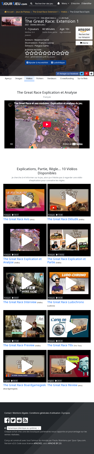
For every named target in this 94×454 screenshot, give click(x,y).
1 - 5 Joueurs (32, 29)
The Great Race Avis (16, 219)
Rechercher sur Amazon (84, 36)
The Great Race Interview (19, 302)
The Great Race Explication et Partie (66, 260)
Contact (8, 413)
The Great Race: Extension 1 (46, 11)
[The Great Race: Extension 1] (12, 41)
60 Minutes (48, 29)
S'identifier (87, 3)
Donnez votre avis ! (38, 24)
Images (18, 78)
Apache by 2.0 (54, 443)
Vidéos (64, 11)
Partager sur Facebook (68, 73)
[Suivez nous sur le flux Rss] (25, 421)
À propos (65, 413)
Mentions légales (20, 413)
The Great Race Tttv (60, 345)
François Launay (46, 42)
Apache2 (38, 443)
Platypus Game (42, 45)
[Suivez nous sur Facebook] (7, 421)
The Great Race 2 (48, 18)
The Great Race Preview (18, 345)
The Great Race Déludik (62, 219)
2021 (27, 24)
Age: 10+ (64, 29)
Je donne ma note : (33, 49)
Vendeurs (51, 78)
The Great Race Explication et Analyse (22, 260)
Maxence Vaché (41, 39)
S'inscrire (75, 3)
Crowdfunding (67, 78)
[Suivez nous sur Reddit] (19, 421)
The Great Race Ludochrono (65, 302)
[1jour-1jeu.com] (14, 3)
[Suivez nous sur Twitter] (13, 421)
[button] (58, 3)
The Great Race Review (62, 385)
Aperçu (8, 78)
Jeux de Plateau (23, 11)
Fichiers (39, 78)
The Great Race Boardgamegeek (24, 385)
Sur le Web (83, 78)
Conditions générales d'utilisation (44, 413)
